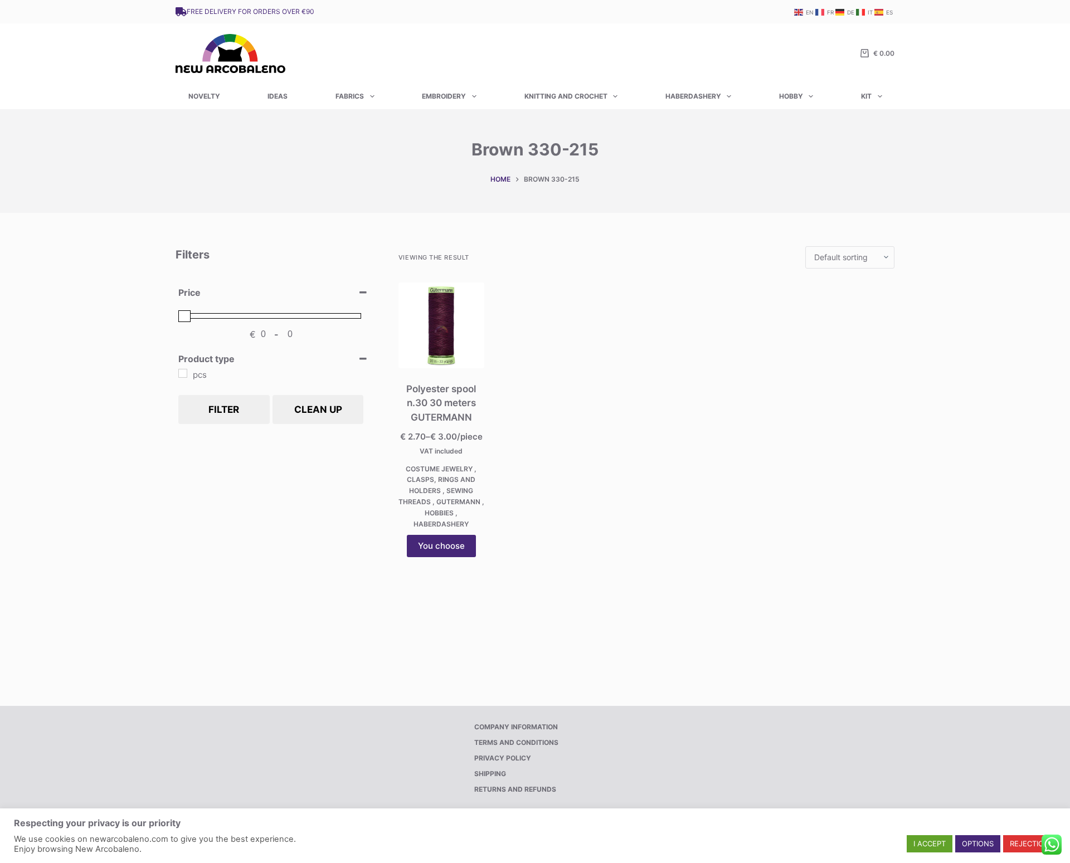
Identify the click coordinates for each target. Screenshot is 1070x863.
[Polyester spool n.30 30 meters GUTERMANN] (441, 325)
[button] (929, 843)
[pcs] (182, 373)
